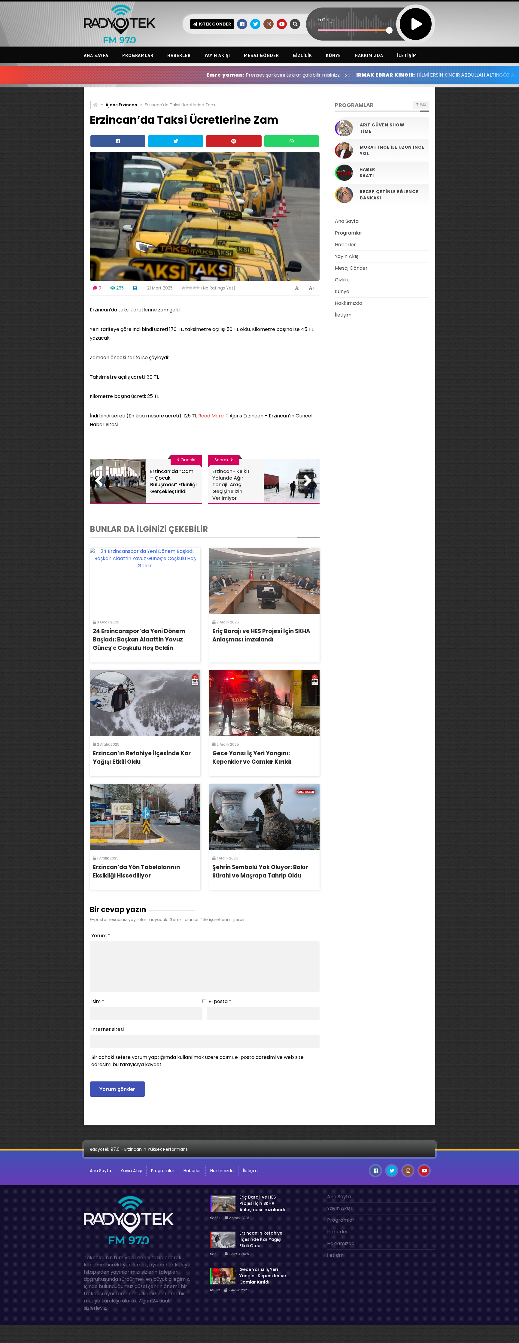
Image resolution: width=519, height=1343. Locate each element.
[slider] (353, 30)
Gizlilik (302, 55)
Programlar (137, 55)
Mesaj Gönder (261, 55)
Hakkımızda (369, 55)
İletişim (407, 55)
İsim (97, 1001)
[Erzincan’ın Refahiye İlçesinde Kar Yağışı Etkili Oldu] (145, 703)
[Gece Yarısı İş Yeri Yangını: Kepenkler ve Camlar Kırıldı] (264, 703)
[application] (370, 14)
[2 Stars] (187, 288)
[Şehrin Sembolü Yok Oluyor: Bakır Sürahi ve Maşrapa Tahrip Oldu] (264, 817)
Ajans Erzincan (121, 105)
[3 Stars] (191, 288)
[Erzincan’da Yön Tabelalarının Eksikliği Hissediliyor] (145, 817)
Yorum (100, 935)
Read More (211, 415)
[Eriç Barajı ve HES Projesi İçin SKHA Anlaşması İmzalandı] (264, 581)
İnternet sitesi (107, 1029)
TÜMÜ (421, 104)
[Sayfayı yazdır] (135, 288)
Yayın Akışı (217, 55)
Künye (333, 55)
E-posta (219, 1001)
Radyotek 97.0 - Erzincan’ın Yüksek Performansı (139, 1149)
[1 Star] (183, 288)
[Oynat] (416, 16)
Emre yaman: (151, 74)
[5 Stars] (198, 288)
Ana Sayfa (96, 55)
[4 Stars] (194, 288)
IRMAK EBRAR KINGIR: (311, 74)
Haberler (179, 55)
